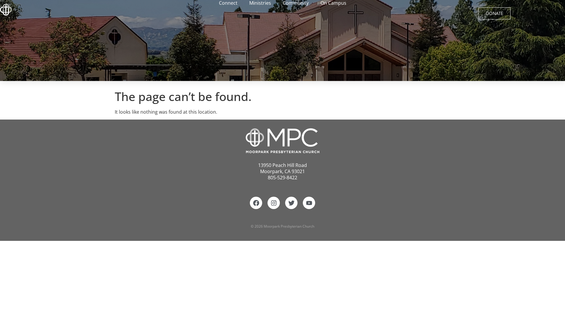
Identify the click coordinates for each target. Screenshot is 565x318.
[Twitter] (291, 203)
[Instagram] (273, 203)
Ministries (260, 3)
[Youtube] (309, 203)
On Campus (333, 3)
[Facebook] (256, 203)
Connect (228, 3)
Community (296, 3)
